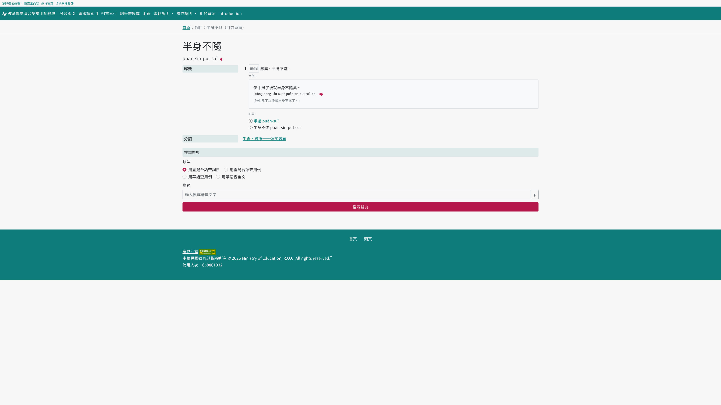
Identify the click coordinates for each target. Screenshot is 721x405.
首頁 (186, 27)
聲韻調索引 (88, 13)
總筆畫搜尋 (130, 13)
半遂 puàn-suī (266, 121)
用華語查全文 (233, 176)
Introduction (230, 13)
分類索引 (67, 13)
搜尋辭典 (360, 207)
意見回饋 (190, 251)
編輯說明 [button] (162, 13)
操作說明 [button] (184, 13)
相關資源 (207, 13)
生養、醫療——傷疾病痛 (264, 138)
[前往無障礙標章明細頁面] (207, 251)
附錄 (147, 13)
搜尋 (186, 185)
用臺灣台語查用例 (245, 169)
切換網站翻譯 (65, 3)
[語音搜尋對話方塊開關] (534, 194)
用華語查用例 (200, 176)
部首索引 (109, 13)
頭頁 (368, 239)
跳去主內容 (31, 3)
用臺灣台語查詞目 (204, 169)
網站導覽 (47, 3)
